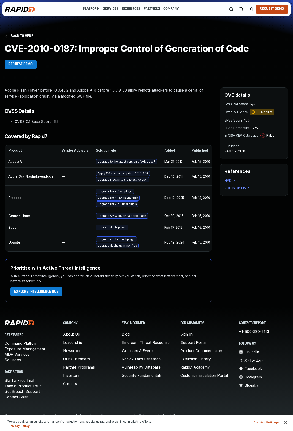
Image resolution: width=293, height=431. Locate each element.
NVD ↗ (230, 180)
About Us (71, 334)
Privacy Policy (19, 426)
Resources (131, 9)
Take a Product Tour (23, 386)
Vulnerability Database (141, 367)
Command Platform (21, 343)
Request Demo (272, 9)
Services (110, 9)
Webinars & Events (138, 350)
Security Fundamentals (142, 375)
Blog (126, 334)
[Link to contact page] (241, 9)
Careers (70, 383)
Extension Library (195, 359)
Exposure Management (25, 349)
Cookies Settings (266, 422)
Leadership (72, 342)
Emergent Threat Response (146, 342)
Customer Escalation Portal (204, 375)
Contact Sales (17, 397)
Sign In (186, 334)
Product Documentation (201, 350)
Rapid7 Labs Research (141, 359)
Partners (152, 9)
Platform (91, 9)
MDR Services (17, 354)
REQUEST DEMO (20, 64)
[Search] (231, 9)
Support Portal (193, 342)
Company (171, 9)
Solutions (13, 360)
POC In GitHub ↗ (237, 188)
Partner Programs (79, 367)
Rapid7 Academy (195, 367)
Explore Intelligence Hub (36, 292)
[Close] (286, 422)
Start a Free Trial (19, 380)
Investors (71, 375)
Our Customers (76, 359)
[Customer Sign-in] (250, 9)
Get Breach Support (22, 391)
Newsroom (72, 350)
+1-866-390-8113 (254, 331)
